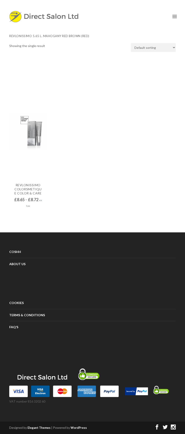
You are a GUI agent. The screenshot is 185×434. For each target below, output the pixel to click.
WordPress (79, 427)
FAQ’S (13, 327)
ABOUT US (17, 264)
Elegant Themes (39, 427)
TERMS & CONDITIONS (27, 315)
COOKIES (16, 303)
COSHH (15, 252)
